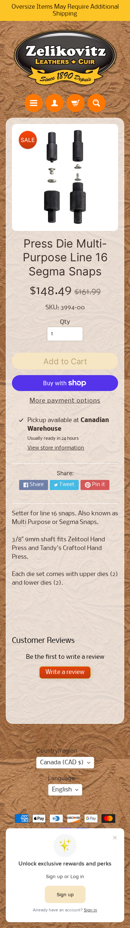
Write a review (65, 672)
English (62, 789)
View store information (55, 448)
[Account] (55, 103)
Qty (65, 322)
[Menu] (34, 103)
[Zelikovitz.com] (65, 57)
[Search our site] (96, 103)
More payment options (65, 401)
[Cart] (75, 103)
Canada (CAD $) (62, 762)
